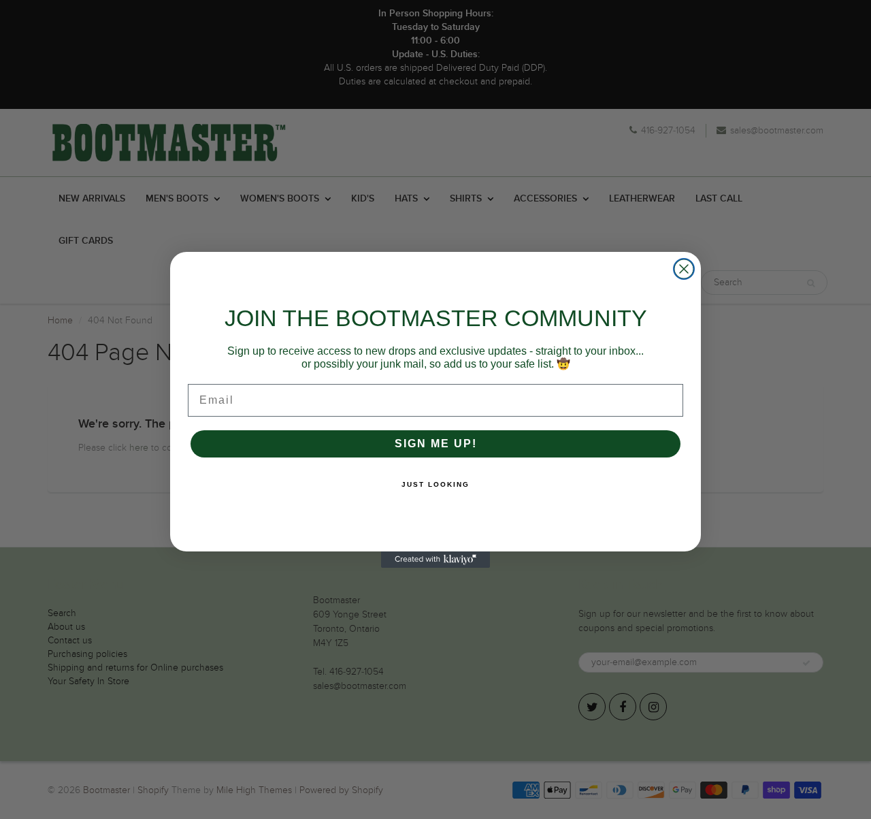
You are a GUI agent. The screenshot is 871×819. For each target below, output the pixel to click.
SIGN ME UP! (436, 443)
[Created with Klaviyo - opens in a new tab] (435, 559)
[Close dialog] (684, 269)
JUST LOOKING (435, 484)
